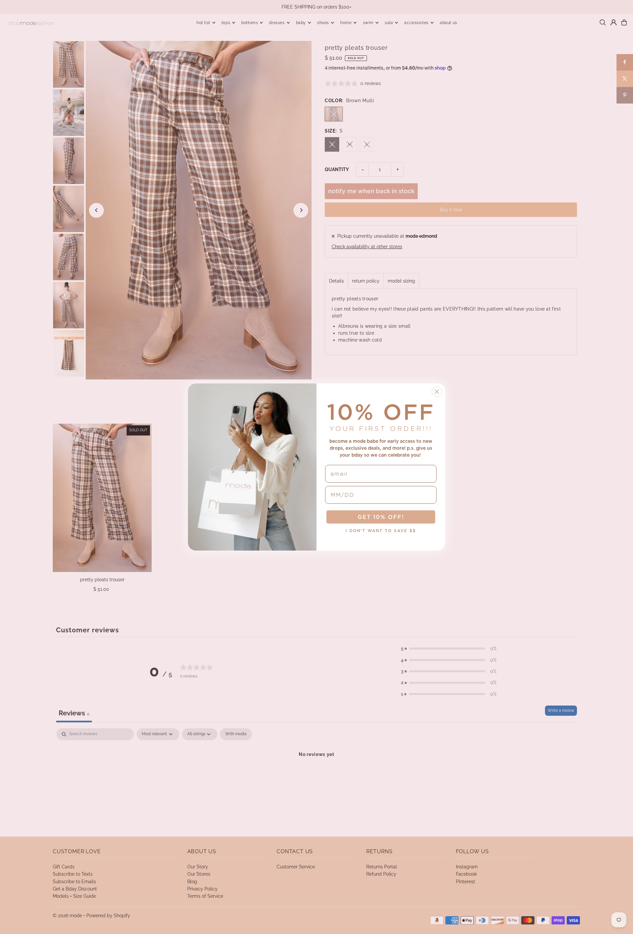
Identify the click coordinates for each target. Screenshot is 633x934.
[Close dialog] (437, 392)
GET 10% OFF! (381, 517)
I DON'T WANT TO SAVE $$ (381, 530)
